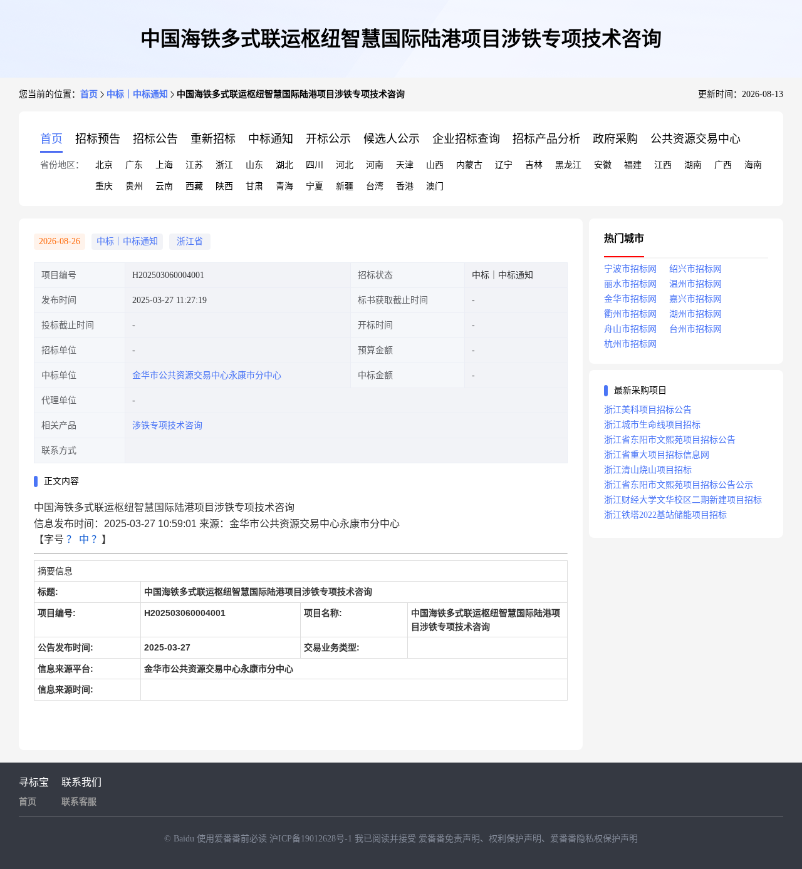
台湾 (374, 186)
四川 (314, 165)
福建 (633, 165)
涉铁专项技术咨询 (167, 425)
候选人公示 (391, 139)
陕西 (224, 186)
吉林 (534, 165)
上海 (164, 165)
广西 (723, 165)
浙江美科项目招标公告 (648, 409)
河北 (344, 165)
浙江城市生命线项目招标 (652, 424)
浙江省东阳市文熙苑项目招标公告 (670, 440)
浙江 (224, 165)
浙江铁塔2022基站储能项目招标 (665, 515)
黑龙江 (568, 165)
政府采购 (615, 139)
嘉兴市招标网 (695, 299)
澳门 (435, 186)
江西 (663, 165)
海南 (753, 165)
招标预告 (97, 139)
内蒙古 (469, 165)
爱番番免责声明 (449, 838)
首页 (89, 94)
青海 (284, 186)
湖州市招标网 (695, 314)
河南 (374, 165)
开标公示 (328, 139)
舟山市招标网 (630, 329)
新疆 (344, 186)
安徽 (603, 165)
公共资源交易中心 (695, 139)
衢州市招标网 (630, 314)
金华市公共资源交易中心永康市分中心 (206, 375)
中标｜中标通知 (137, 94)
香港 (405, 186)
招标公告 (155, 139)
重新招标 (213, 139)
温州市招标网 (695, 284)
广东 (134, 165)
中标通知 (270, 139)
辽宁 (504, 165)
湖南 (693, 165)
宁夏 (314, 186)
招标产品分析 (546, 139)
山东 (254, 165)
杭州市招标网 (630, 344)
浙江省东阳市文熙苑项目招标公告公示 (678, 485)
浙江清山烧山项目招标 (648, 470)
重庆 (104, 186)
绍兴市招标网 (695, 269)
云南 (164, 186)
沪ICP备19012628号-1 (312, 838)
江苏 (194, 165)
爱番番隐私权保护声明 (594, 838)
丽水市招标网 (630, 284)
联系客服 (78, 801)
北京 (104, 165)
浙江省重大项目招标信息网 (656, 455)
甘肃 (254, 186)
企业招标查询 (466, 139)
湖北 (284, 165)
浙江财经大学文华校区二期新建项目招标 (683, 500)
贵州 (134, 186)
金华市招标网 (630, 299)
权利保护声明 (515, 838)
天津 (405, 165)
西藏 (194, 186)
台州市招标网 (695, 329)
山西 (435, 165)
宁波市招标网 (630, 269)
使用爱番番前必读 (233, 838)
